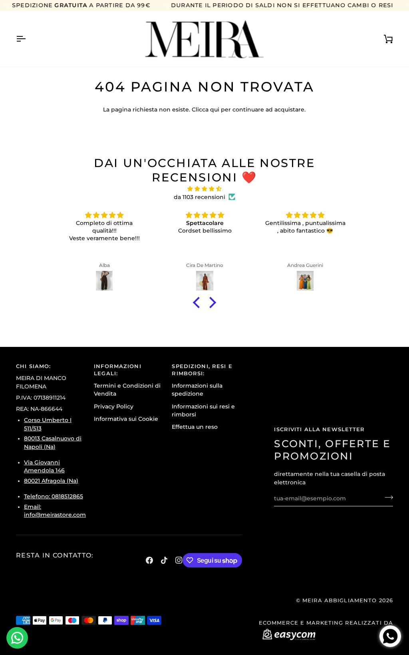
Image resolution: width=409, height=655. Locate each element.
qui (214, 109)
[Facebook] (149, 560)
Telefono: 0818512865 (53, 496)
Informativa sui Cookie (126, 419)
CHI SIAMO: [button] (33, 366)
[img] (204, 189)
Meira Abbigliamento (339, 600)
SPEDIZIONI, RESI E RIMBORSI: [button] (202, 370)
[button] (198, 302)
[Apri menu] (28, 39)
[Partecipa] (386, 497)
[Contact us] (17, 638)
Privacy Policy (113, 406)
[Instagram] (179, 560)
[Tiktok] (164, 560)
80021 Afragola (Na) (51, 481)
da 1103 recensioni (199, 197)
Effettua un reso (195, 427)
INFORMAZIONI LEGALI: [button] (117, 370)
